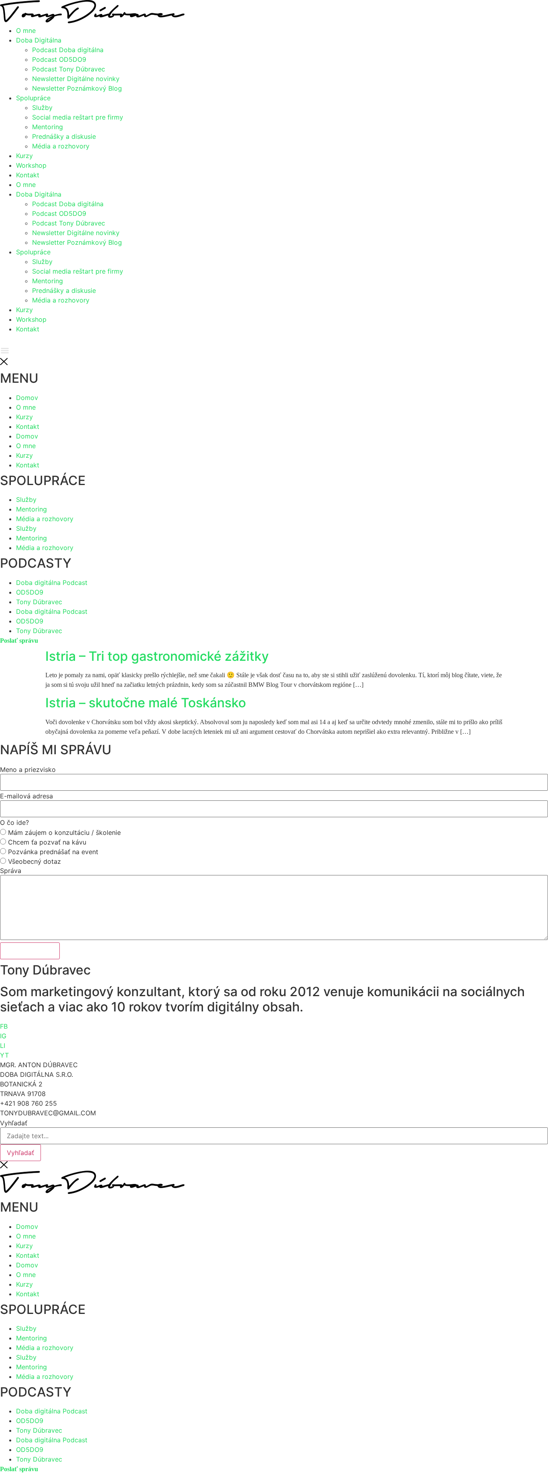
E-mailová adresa (26, 796)
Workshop (31, 165)
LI (2, 1046)
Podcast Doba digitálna (68, 50)
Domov (27, 1226)
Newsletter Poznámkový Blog (77, 88)
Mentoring (47, 127)
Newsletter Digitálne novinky (76, 79)
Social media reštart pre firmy (77, 117)
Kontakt (27, 175)
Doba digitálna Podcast (51, 1411)
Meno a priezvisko (28, 769)
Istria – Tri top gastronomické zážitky (157, 656)
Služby (42, 108)
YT (4, 1055)
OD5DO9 (29, 1421)
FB (4, 1026)
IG (3, 1036)
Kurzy (24, 156)
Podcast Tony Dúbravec (68, 69)
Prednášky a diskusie (64, 136)
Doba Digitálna (38, 40)
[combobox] (274, 1135)
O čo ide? (14, 822)
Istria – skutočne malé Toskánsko (145, 703)
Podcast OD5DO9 (59, 59)
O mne (26, 30)
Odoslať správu (30, 951)
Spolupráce (33, 98)
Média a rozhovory (60, 146)
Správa (10, 870)
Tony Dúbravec (39, 1430)
